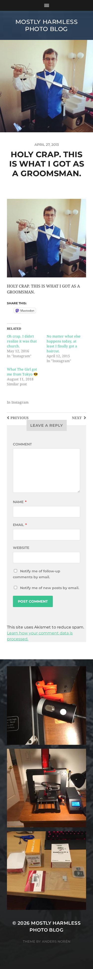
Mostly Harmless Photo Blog (46, 25)
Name (20, 502)
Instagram (20, 402)
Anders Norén (56, 941)
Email (20, 525)
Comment (22, 444)
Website (21, 547)
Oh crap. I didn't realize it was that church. (22, 341)
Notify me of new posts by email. (49, 588)
